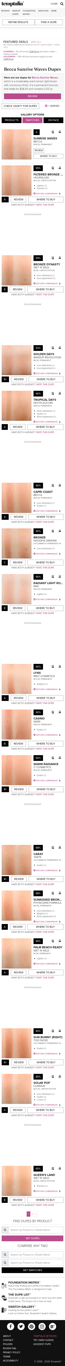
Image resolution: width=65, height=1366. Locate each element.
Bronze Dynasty (47, 264)
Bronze (40, 537)
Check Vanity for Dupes (20, 106)
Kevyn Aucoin (43, 403)
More (54, 11)
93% (38, 348)
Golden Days (44, 354)
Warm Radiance (46, 764)
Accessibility (10, 1360)
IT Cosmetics (42, 767)
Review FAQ (9, 1348)
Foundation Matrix (29, 12)
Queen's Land (44, 1175)
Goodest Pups (42, 1344)
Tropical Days (45, 400)
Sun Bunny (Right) (48, 1037)
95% (38, 168)
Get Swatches (32, 1270)
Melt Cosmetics (44, 676)
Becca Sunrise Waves (45, 77)
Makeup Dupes (16, 12)
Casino (39, 718)
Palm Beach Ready (48, 947)
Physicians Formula (48, 902)
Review (32, 96)
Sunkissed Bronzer (49, 899)
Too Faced (41, 1040)
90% (38, 393)
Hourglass (41, 177)
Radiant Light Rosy (49, 583)
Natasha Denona (45, 540)
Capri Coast (43, 492)
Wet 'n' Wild (41, 267)
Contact (8, 1340)
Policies (7, 1344)
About (7, 1336)
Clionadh (8, 51)
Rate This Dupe (45, 204)
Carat (38, 854)
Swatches (43, 11)
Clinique (39, 1086)
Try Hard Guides (43, 1340)
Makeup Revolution (47, 357)
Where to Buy (48, 156)
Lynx (37, 673)
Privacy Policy (11, 1352)
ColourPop (9, 56)
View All (36, 41)
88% (38, 847)
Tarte (37, 857)
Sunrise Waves (45, 138)
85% (38, 941)
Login (54, 3)
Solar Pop (42, 1083)
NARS (37, 721)
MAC (36, 586)
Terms (6, 1356)
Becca (38, 141)
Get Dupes (32, 1238)
